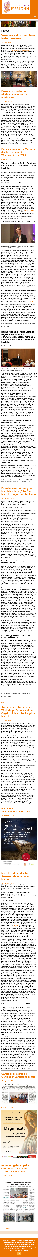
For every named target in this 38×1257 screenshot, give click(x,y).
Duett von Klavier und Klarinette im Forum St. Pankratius (15, 94)
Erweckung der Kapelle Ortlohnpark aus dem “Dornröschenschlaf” (15, 1168)
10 (6, 1229)
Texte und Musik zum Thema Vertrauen (18, 50)
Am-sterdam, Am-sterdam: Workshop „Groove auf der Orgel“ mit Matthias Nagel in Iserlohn (18, 712)
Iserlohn (15, 925)
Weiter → (10, 1229)
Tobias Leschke (30, 210)
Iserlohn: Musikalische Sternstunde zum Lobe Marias (15, 876)
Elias (2, 702)
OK (19, 1253)
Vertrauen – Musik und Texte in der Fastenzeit (18, 37)
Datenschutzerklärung (21, 1250)
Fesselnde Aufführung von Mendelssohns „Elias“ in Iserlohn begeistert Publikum (18, 491)
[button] (31, 17)
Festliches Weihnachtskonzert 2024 (16, 810)
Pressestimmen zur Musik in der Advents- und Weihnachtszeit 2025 (18, 152)
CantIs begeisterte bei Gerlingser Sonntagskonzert (18, 1075)
